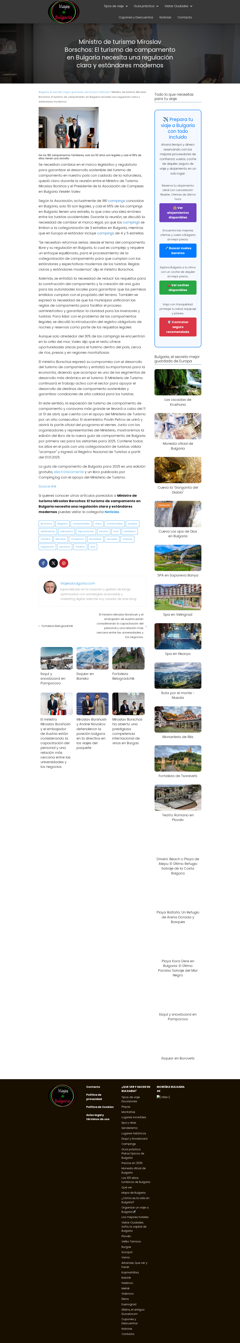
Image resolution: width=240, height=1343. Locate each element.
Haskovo (127, 1283)
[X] (53, 563)
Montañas (95, 539)
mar (115, 531)
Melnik (126, 1288)
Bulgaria (62, 523)
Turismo (80, 546)
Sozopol (127, 1252)
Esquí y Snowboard (134, 1139)
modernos (77, 539)
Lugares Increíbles (134, 1117)
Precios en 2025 (132, 1163)
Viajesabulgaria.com (77, 583)
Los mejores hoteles (135, 1217)
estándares (48, 531)
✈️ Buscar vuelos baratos (178, 250)
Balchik (126, 1278)
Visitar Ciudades (176, 6)
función (103, 531)
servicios (64, 546)
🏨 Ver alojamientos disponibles (178, 213)
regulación (47, 546)
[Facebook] (43, 563)
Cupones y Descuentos (136, 17)
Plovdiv (126, 1236)
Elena (125, 1299)
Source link (47, 486)
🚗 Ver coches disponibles (178, 287)
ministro (45, 539)
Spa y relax (129, 1123)
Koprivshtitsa (130, 1272)
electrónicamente (68, 471)
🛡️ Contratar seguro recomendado (177, 327)
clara (98, 523)
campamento (81, 523)
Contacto (185, 17)
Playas (126, 1107)
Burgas (126, 1247)
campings (116, 200)
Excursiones (129, 1101)
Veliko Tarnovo (131, 1241)
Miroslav (61, 539)
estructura (66, 531)
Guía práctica (144, 6)
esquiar (132, 523)
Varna (126, 1257)
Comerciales (115, 523)
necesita (112, 539)
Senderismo (130, 1128)
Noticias (165, 17)
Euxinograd (129, 1304)
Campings (129, 1144)
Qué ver (127, 1187)
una (92, 546)
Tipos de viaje (114, 6)
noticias (127, 539)
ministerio (130, 531)
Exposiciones (86, 531)
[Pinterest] (63, 563)
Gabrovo (128, 1294)
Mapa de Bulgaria (134, 1193)
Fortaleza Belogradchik (57, 626)
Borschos (46, 523)
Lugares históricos (134, 1133)
